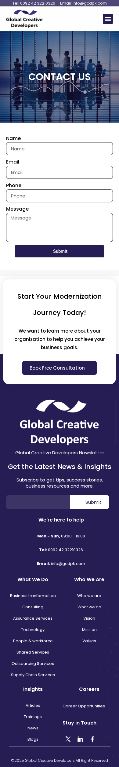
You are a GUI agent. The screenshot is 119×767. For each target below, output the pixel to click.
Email (12, 161)
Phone (13, 185)
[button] (108, 19)
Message (17, 208)
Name (13, 138)
